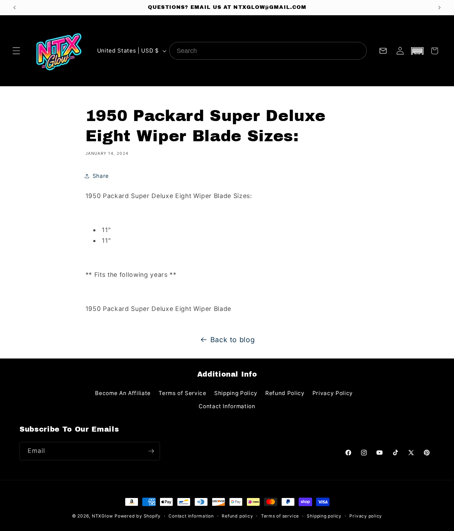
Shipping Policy (236, 393)
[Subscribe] (151, 451)
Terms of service (280, 516)
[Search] (358, 51)
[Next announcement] (439, 7)
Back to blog (232, 339)
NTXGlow (102, 516)
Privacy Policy (332, 393)
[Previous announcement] (14, 7)
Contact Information (227, 406)
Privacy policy (365, 516)
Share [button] (101, 176)
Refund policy (237, 516)
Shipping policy (324, 516)
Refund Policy (285, 393)
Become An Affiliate (123, 393)
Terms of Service (182, 393)
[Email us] (383, 50)
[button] (16, 50)
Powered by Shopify (138, 516)
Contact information (191, 516)
